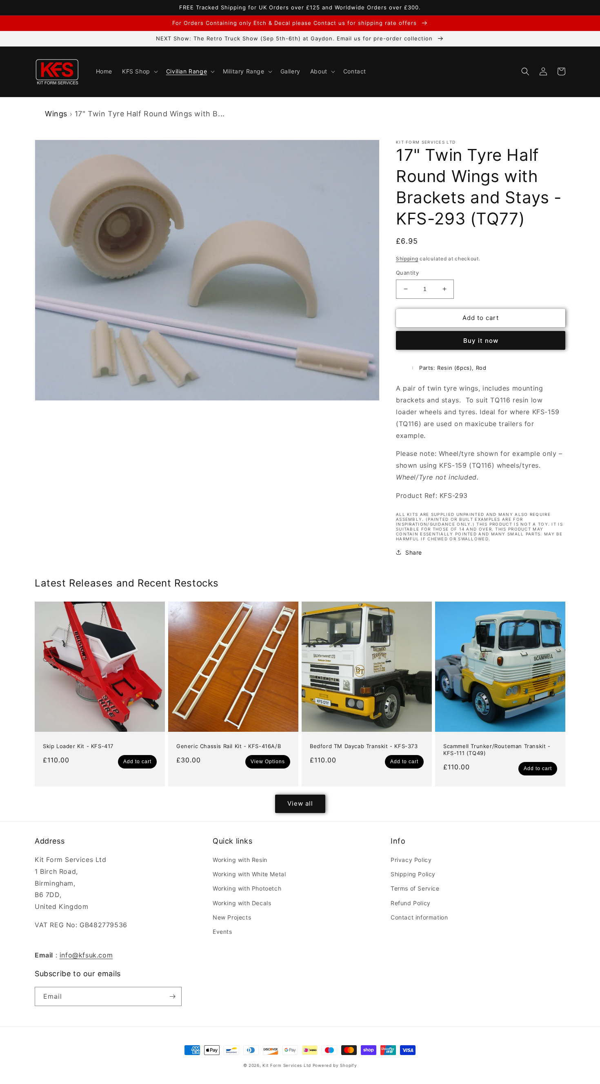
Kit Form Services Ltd (286, 1065)
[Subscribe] (172, 996)
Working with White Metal (249, 874)
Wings (56, 113)
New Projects (232, 917)
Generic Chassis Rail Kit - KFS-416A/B (228, 746)
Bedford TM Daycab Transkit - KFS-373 (364, 746)
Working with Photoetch (247, 888)
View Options (268, 761)
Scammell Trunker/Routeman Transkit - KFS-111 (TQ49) (497, 749)
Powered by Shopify (335, 1065)
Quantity (407, 272)
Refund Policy (411, 903)
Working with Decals (242, 903)
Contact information (419, 917)
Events (222, 931)
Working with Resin (240, 859)
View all (300, 803)
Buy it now (480, 340)
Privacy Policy (411, 859)
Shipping (407, 258)
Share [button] (413, 552)
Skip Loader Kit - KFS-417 (78, 746)
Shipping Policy (413, 874)
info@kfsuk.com (86, 955)
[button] (139, 71)
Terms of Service (415, 888)
